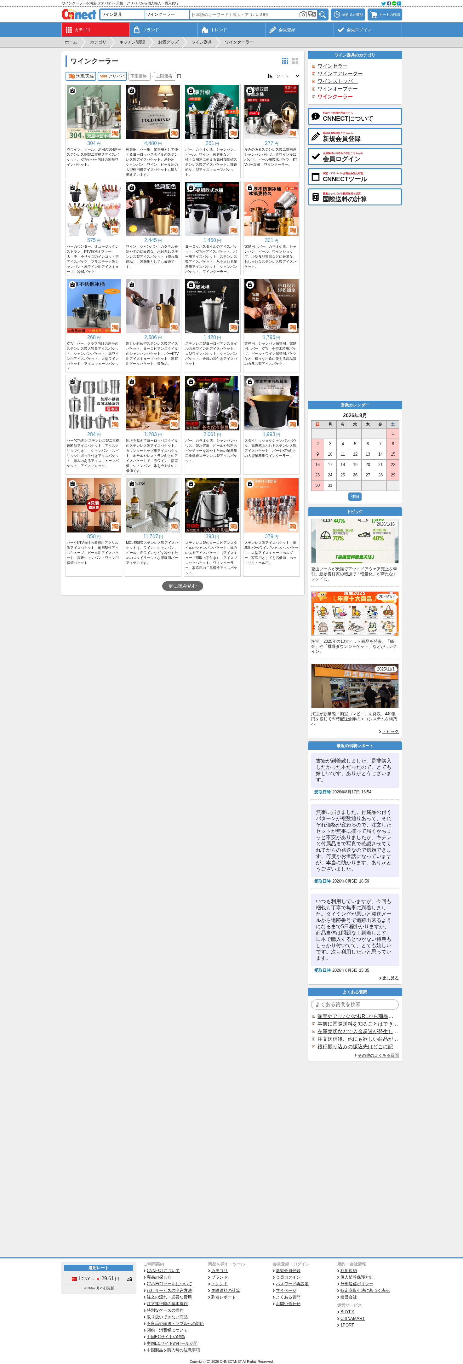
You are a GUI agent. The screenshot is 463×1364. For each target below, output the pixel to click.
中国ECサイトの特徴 (166, 1336)
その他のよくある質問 (378, 1055)
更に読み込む (183, 586)
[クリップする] (72, 91)
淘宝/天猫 (85, 76)
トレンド (219, 1283)
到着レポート (223, 1297)
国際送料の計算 (225, 1290)
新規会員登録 (288, 1270)
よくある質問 (288, 1297)
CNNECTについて (163, 1270)
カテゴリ (219, 1270)
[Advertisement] (183, 643)
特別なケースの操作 (165, 1310)
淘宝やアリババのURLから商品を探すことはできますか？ (357, 1016)
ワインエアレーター (340, 73)
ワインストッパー (337, 81)
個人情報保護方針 (356, 1277)
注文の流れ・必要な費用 (169, 1297)
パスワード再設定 (292, 1283)
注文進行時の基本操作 (167, 1303)
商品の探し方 (159, 1277)
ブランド (219, 1277)
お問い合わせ (288, 1303)
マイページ (286, 1290)
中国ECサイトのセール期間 (172, 1343)
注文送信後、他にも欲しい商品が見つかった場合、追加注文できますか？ (357, 1039)
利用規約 (348, 1270)
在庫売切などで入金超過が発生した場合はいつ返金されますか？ (357, 1031)
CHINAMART (352, 1318)
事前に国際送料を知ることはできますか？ (357, 1024)
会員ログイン (288, 1277)
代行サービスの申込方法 (169, 1290)
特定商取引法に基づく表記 (365, 1290)
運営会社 (348, 1297)
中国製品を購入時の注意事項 (173, 1350)
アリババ (116, 76)
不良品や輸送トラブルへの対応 (175, 1323)
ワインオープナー (337, 88)
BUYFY (347, 1311)
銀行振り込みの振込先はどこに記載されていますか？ (357, 1046)
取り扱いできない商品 (167, 1317)
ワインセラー (332, 66)
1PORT (347, 1325)
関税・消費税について (167, 1330)
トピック (390, 731)
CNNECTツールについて (169, 1283)
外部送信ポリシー (356, 1283)
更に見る (390, 978)
